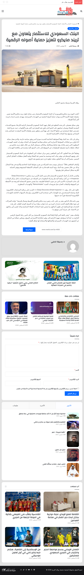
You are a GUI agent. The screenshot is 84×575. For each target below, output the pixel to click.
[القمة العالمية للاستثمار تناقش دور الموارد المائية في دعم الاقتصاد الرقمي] (42, 308)
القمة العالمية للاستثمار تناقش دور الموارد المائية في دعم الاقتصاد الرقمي (43, 318)
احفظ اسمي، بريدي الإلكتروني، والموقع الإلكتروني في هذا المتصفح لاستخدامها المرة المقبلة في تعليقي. (46, 388)
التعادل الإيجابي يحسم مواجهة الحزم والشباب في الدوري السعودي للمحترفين (61, 552)
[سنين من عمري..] (73, 455)
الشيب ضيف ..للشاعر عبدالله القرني (54, 464)
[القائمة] (3, 11)
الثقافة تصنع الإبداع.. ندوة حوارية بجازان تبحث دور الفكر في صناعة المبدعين (63, 517)
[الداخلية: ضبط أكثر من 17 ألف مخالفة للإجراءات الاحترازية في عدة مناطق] (73, 416)
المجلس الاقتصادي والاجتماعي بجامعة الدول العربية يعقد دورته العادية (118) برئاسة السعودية (68, 318)
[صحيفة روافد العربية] (67, 11)
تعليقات (15, 405)
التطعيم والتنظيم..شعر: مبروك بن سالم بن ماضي (49, 422)
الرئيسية (75, 24)
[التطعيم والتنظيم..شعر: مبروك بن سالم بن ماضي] (73, 425)
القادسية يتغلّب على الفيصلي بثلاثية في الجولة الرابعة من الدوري (53, 2)
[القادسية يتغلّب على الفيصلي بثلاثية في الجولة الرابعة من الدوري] (22, 502)
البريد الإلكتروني (73, 379)
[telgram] (18, 569)
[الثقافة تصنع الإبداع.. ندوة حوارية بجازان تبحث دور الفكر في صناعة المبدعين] (61, 502)
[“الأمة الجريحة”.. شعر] (73, 439)
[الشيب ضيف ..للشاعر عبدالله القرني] (73, 470)
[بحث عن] (81, 11)
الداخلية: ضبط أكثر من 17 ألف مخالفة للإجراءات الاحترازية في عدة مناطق (42, 413)
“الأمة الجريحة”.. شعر (58, 432)
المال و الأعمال (66, 24)
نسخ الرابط (29, 229)
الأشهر (69, 405)
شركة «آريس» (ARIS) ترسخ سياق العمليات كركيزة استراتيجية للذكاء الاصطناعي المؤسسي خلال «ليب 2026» (16, 319)
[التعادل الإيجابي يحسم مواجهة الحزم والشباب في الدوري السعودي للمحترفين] (61, 537)
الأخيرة (42, 405)
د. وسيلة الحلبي (73, 46)
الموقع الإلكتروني (35, 379)
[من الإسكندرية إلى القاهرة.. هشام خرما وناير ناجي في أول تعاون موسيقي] (22, 537)
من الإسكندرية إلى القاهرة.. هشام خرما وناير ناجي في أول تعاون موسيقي (23, 552)
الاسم (76, 370)
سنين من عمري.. (60, 449)
